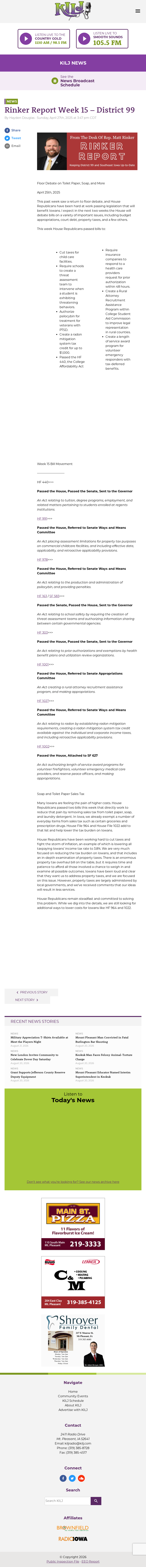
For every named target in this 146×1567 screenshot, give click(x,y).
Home (73, 1391)
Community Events (73, 1396)
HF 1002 (43, 746)
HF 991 (42, 518)
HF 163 (42, 596)
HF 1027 (43, 701)
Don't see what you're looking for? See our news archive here (73, 1182)
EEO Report (91, 1561)
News (12, 101)
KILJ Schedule (73, 1401)
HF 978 (42, 559)
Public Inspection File (63, 1561)
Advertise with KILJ (73, 1410)
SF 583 (54, 596)
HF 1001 (43, 664)
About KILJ (73, 1405)
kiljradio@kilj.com (78, 1443)
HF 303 (42, 632)
